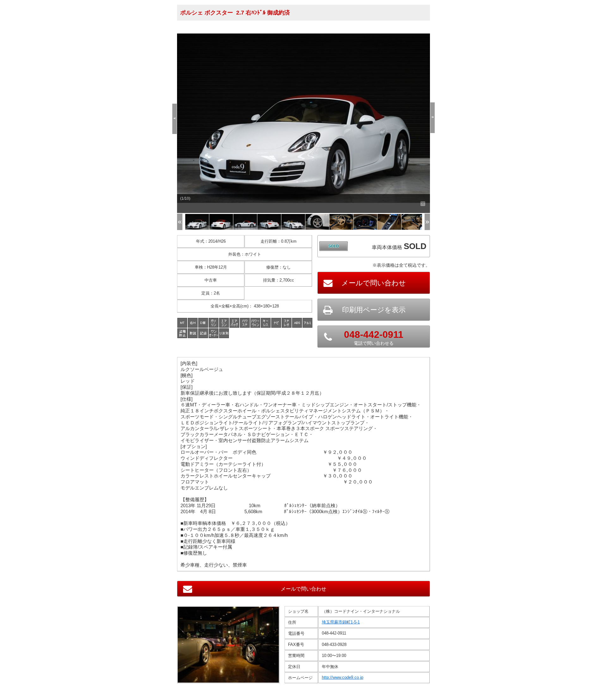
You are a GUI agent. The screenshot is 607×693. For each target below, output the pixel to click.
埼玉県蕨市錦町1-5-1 (341, 622)
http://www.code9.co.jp (342, 677)
